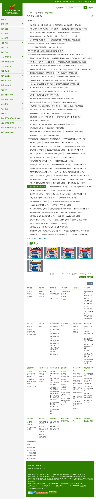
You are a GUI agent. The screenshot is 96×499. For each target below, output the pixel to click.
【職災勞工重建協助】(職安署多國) (68, 32)
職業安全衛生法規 (88, 312)
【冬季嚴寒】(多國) (58, 183)
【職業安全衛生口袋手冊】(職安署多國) (76, 231)
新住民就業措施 (31, 455)
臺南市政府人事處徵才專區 (11, 128)
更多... (52, 413)
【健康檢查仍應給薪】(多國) (55, 150)
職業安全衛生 (65, 376)
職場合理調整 (54, 406)
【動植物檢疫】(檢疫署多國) (73, 131)
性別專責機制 (88, 378)
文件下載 (52, 291)
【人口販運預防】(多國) (75, 150)
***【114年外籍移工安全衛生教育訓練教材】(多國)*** (45, 51)
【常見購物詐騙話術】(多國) (37, 201)
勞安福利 (63, 299)
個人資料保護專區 (54, 330)
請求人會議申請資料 (77, 397)
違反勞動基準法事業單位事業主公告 (88, 340)
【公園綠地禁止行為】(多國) (66, 198)
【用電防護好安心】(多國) (76, 183)
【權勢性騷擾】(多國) (79, 165)
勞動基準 (86, 331)
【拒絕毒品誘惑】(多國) (51, 142)
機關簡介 (30, 288)
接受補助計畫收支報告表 (31, 428)
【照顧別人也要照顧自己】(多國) (39, 176)
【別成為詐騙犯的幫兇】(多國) (38, 205)
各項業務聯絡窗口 (54, 294)
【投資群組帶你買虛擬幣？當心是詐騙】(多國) (64, 201)
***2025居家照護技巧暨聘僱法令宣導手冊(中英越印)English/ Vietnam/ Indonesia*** (55, 54)
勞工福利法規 (88, 306)
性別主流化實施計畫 (88, 374)
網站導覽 (58, 1)
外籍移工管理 (39, 13)
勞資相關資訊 (77, 323)
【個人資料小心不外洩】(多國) (61, 205)
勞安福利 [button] (4, 90)
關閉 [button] (90, 283)
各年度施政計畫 (54, 334)
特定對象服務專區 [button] (8, 132)
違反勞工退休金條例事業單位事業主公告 (88, 355)
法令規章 (87, 288)
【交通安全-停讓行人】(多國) (38, 223)
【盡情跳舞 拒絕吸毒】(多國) (37, 146)
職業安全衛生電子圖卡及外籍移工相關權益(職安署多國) (46, 43)
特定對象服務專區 (31, 443)
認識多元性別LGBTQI (88, 401)
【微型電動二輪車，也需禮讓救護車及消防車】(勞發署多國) (48, 227)
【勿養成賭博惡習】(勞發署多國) (39, 102)
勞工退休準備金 (77, 369)
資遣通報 (63, 296)
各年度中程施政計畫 (54, 337)
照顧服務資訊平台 (8, 123)
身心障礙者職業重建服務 (54, 403)
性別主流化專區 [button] (7, 99)
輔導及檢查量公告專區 (31, 382)
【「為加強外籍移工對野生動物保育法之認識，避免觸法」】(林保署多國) (52, 80)
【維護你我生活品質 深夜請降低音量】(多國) (69, 172)
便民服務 (53, 288)
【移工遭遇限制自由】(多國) (63, 161)
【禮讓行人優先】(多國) (79, 220)
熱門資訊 (30, 323)
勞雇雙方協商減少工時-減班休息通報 (88, 361)
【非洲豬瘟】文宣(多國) (58, 223)
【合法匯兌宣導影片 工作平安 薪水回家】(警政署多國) (46, 128)
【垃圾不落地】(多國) (79, 194)
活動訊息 (41, 294)
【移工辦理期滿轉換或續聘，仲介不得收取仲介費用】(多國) (71, 58)
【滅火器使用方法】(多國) (61, 194)
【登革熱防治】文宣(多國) (37, 40)
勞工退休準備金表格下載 (77, 389)
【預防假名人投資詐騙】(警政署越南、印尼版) (43, 95)
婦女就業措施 (31, 450)
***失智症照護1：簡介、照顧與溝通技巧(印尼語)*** (45, 135)
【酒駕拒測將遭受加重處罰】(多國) (40, 172)
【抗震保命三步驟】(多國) (37, 190)
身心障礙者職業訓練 (54, 410)
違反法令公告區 (31, 386)
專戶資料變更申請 (77, 377)
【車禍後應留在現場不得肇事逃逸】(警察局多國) (64, 40)
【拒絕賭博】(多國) (34, 142)
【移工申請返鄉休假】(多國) (72, 65)
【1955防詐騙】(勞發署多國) (77, 234)
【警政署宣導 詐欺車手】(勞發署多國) (68, 117)
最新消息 (42, 288)
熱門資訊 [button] (4, 48)
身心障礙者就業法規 (88, 292)
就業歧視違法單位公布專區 (54, 383)
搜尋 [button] (85, 7)
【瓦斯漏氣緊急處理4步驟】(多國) (59, 190)
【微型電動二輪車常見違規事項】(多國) (41, 216)
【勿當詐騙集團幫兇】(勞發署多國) (67, 84)
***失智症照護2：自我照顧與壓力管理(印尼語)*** (44, 139)
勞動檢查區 (31, 368)
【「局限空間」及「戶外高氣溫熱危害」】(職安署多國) (46, 234)
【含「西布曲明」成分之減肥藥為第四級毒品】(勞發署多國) (48, 87)
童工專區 (86, 350)
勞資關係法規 (88, 295)
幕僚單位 (30, 296)
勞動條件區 (87, 323)
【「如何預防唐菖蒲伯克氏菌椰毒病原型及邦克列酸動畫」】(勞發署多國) (52, 91)
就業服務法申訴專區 (54, 374)
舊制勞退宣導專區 (77, 404)
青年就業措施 (31, 447)
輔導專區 (30, 376)
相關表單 (41, 379)
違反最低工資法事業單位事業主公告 (88, 346)
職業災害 (63, 374)
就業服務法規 (88, 301)
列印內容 (92, 16)
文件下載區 (30, 379)
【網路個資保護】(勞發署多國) (38, 120)
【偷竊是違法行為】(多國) (37, 69)
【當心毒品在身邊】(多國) (70, 142)
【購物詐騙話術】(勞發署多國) (38, 113)
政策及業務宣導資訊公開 (54, 344)
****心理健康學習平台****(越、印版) (74, 139)
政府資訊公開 (54, 326)
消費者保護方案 (54, 426)
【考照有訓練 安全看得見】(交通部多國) (67, 25)
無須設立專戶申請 (77, 384)
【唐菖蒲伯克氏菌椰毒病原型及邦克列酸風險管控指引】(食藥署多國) (51, 98)
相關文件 (30, 424)
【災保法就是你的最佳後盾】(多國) (40, 168)
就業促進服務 (54, 368)
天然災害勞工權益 (88, 334)
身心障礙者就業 (65, 291)
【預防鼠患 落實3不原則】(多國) (80, 187)
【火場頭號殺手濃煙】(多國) (57, 187)
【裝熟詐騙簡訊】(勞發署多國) (61, 113)
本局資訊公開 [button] (6, 57)
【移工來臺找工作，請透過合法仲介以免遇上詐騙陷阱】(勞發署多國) (51, 124)
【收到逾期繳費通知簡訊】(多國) (60, 209)
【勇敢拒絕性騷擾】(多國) (62, 168)
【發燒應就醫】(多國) (57, 179)
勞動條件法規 (88, 298)
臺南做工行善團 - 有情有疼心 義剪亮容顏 (65, 400)
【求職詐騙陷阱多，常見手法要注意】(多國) (43, 212)
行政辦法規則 (88, 318)
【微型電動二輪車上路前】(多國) (71, 212)
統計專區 (42, 418)
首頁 (31, 13)
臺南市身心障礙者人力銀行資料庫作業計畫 (54, 397)
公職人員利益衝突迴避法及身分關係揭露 (54, 349)
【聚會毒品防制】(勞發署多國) (73, 106)
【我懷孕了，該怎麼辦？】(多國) (39, 194)
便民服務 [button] (4, 29)
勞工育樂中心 (65, 382)
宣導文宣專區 (49, 13)
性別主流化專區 (88, 369)
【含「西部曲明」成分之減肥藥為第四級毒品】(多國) (67, 146)
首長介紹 (30, 291)
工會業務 (75, 332)
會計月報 (30, 422)
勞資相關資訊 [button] (6, 66)
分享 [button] (91, 1)
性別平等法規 (88, 309)
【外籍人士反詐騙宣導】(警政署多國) (40, 84)
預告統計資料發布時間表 (43, 423)
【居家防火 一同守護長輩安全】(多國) (79, 179)
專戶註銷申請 (76, 381)
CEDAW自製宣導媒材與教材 (88, 396)
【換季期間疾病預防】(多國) (79, 176)
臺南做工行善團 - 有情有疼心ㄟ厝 (65, 394)
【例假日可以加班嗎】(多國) (60, 165)
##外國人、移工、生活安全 (41, 238)
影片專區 (31, 21)
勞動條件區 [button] (5, 71)
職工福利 (63, 379)
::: (2, 1)
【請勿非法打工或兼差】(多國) (62, 157)
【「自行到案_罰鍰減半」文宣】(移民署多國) (43, 29)
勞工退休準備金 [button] (7, 95)
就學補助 (63, 389)
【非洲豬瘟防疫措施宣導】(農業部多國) (41, 73)
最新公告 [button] (4, 52)
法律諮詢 (63, 384)
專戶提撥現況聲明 (77, 393)
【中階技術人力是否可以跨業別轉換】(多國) (71, 62)
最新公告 (42, 323)
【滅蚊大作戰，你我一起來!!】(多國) (66, 36)
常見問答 (64, 288)
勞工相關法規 (31, 374)
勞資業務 (75, 329)
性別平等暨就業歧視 (54, 379)
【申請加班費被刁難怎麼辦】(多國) (40, 161)
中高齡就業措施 (31, 453)
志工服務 (63, 387)
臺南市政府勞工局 (12, 9)
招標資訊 (41, 296)
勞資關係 (63, 294)
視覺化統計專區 (43, 429)
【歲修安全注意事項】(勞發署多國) (64, 102)
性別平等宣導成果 (88, 389)
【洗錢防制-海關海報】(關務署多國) (40, 25)
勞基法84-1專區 (88, 327)
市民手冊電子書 (31, 334)
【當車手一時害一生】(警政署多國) (67, 76)
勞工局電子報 (31, 332)
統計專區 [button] (4, 109)
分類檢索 (66, 1)
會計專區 (30, 418)
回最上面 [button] (90, 277)
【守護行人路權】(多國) (61, 220)
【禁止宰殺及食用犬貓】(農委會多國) (40, 76)
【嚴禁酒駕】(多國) (80, 168)
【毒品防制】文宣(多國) (36, 150)
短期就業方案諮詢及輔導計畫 (54, 388)
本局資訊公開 (54, 323)
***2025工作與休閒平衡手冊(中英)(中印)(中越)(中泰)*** (46, 47)
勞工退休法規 (88, 303)
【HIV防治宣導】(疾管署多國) (67, 73)
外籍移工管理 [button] (6, 81)
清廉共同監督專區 (54, 423)
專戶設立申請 (76, 374)
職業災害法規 (88, 316)
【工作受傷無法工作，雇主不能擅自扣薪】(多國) (44, 65)
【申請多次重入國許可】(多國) (38, 165)
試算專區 (75, 408)
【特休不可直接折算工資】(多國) (39, 157)
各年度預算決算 (54, 341)
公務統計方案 (42, 437)
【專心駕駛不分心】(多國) (37, 187)
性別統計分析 (88, 381)
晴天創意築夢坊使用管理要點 (54, 392)
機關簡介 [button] (4, 19)
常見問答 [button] (4, 33)
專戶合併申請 (76, 401)
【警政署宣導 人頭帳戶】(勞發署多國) (40, 117)
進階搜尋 (90, 8)
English (86, 1)
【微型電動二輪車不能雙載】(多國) (68, 216)
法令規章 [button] (4, 43)
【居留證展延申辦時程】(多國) (74, 154)
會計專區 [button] (4, 104)
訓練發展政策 (54, 354)
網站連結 (86, 393)
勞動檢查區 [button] (5, 76)
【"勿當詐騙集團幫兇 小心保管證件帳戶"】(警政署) (45, 131)
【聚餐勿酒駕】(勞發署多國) (66, 109)
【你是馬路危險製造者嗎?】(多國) (39, 220)
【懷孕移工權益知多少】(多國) (38, 58)
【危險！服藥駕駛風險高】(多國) (39, 183)
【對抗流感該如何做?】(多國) (38, 179)
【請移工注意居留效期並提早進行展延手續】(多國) (45, 154)
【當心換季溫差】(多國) (60, 176)
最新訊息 (41, 374)
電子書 (41, 382)
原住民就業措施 (31, 458)
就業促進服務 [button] (6, 85)
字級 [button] (93, 1)
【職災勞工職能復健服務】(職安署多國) (41, 32)
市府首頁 (79, 1)
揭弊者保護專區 (54, 429)
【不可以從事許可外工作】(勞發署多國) (41, 109)
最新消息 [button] (4, 24)
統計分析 (41, 431)
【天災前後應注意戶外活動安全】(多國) (41, 198)
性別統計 (41, 434)
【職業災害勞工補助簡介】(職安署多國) (74, 29)
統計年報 (41, 426)
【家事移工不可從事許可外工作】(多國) (41, 62)
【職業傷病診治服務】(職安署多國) (40, 36)
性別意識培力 (88, 386)
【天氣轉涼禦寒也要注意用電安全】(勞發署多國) (44, 106)
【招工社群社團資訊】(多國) (37, 209)
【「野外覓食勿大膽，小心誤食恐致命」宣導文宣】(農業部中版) (69, 69)
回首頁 (72, 1)
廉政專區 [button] (4, 113)
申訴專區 (4, 38)
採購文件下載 (54, 298)
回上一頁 (82, 277)
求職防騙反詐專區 (8, 62)
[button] (35, 253)
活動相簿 (30, 329)
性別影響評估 (88, 383)
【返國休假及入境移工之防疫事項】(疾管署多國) (44, 231)
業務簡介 (30, 294)
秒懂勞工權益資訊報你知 (10, 118)
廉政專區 (53, 418)
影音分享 (30, 326)
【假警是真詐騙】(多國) (81, 209)
